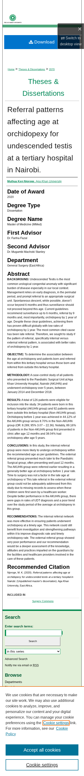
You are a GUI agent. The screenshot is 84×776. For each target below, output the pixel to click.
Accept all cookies (42, 750)
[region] (42, 731)
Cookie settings (56, 723)
